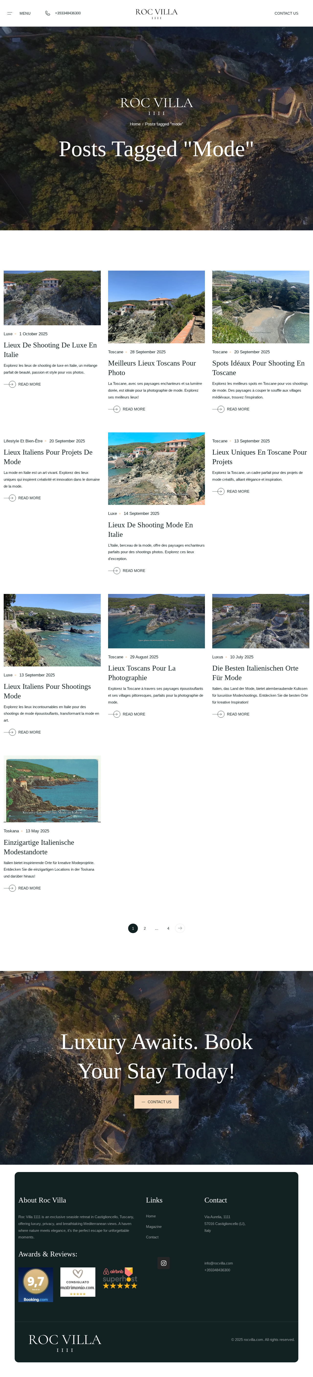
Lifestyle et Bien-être (23, 441)
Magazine (154, 1226)
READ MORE (29, 384)
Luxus (217, 657)
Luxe (8, 334)
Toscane (115, 352)
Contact (152, 1237)
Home (135, 124)
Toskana (11, 831)
